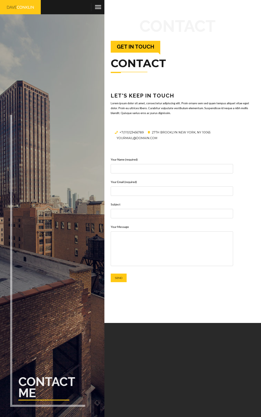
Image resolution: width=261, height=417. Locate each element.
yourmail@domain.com (136, 138)
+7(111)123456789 (131, 132)
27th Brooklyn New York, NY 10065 (180, 132)
